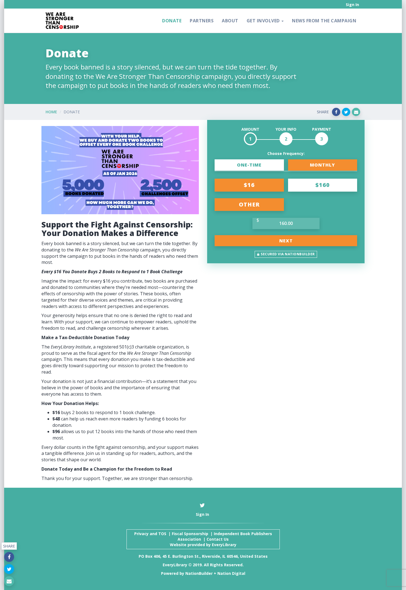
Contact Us (218, 539)
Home (51, 111)
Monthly (322, 165)
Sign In (352, 4)
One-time (249, 165)
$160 (322, 185)
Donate (171, 21)
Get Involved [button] (264, 21)
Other (249, 204)
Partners (201, 21)
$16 (249, 185)
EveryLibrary (224, 544)
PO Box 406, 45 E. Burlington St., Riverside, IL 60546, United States (203, 556)
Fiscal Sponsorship (190, 533)
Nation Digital (231, 573)
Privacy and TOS (150, 533)
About (230, 21)
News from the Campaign (324, 21)
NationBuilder (199, 573)
